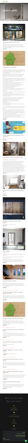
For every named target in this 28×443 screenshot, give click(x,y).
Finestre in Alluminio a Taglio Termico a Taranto (12, 222)
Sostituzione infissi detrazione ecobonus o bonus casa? (13, 372)
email (14, 428)
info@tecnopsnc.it (13, 429)
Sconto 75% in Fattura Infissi (9, 67)
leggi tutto (5, 48)
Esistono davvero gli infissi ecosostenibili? (13, 318)
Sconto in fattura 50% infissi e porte (11, 381)
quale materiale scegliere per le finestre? (12, 342)
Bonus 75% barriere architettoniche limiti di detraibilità (13, 136)
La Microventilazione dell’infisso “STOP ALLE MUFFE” (13, 360)
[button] (26, 441)
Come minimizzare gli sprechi (9, 281)
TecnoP (5, 43)
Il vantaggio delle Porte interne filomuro (13, 157)
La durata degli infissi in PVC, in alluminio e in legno (13, 330)
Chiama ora (14, 422)
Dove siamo (14, 407)
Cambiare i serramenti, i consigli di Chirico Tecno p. (13, 350)
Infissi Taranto (6, 251)
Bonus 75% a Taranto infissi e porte (11, 42)
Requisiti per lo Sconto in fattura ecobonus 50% (13, 191)
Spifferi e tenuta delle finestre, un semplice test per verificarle (13, 293)
